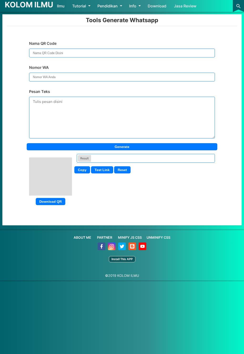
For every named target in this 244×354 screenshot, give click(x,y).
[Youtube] (142, 249)
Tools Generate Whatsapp (122, 20)
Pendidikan (107, 6)
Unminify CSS (158, 237)
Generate (122, 147)
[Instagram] (112, 249)
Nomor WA (39, 67)
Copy (82, 170)
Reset (122, 170)
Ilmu (61, 6)
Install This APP (122, 259)
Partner (104, 237)
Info (132, 6)
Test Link (102, 170)
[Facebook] (102, 249)
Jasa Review (185, 6)
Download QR (50, 201)
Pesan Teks (39, 91)
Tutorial (79, 6)
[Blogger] (132, 249)
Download (157, 6)
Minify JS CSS (130, 237)
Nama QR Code (42, 43)
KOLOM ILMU (29, 4)
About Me (82, 237)
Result (84, 158)
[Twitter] (122, 249)
